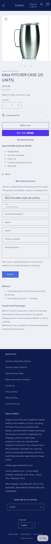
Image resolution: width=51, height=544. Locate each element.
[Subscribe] (41, 507)
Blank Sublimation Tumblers (18, 379)
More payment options (25, 139)
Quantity (5, 100)
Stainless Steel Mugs (14, 373)
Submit (10, 274)
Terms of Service (12, 404)
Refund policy (26, 534)
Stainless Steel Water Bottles (18, 361)
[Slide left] (20, 66)
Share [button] (7, 174)
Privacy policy (38, 534)
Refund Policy (11, 397)
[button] (3, 5)
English (24, 525)
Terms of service (27, 538)
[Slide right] (32, 66)
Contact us (10, 385)
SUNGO (15, 534)
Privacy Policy (11, 391)
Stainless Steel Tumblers (16, 367)
